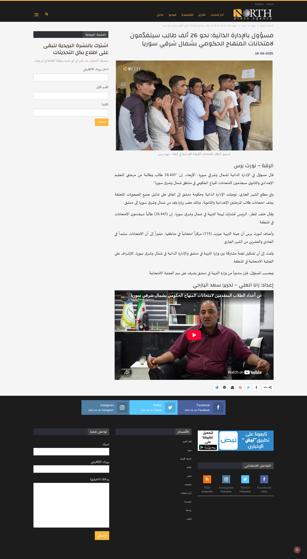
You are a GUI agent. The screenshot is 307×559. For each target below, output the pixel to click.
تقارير (202, 15)
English (259, 4)
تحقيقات (188, 485)
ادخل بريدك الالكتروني (95, 69)
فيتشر (189, 519)
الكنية (105, 104)
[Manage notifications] (297, 549)
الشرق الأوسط (186, 459)
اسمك (106, 444)
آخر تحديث (217, 15)
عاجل (160, 15)
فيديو (172, 15)
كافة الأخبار (187, 442)
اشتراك (101, 122)
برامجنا (189, 510)
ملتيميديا (187, 15)
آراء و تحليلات (186, 493)
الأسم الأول (102, 87)
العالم (189, 467)
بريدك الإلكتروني (100, 462)
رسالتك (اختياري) (99, 479)
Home (270, 4)
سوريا (189, 450)
